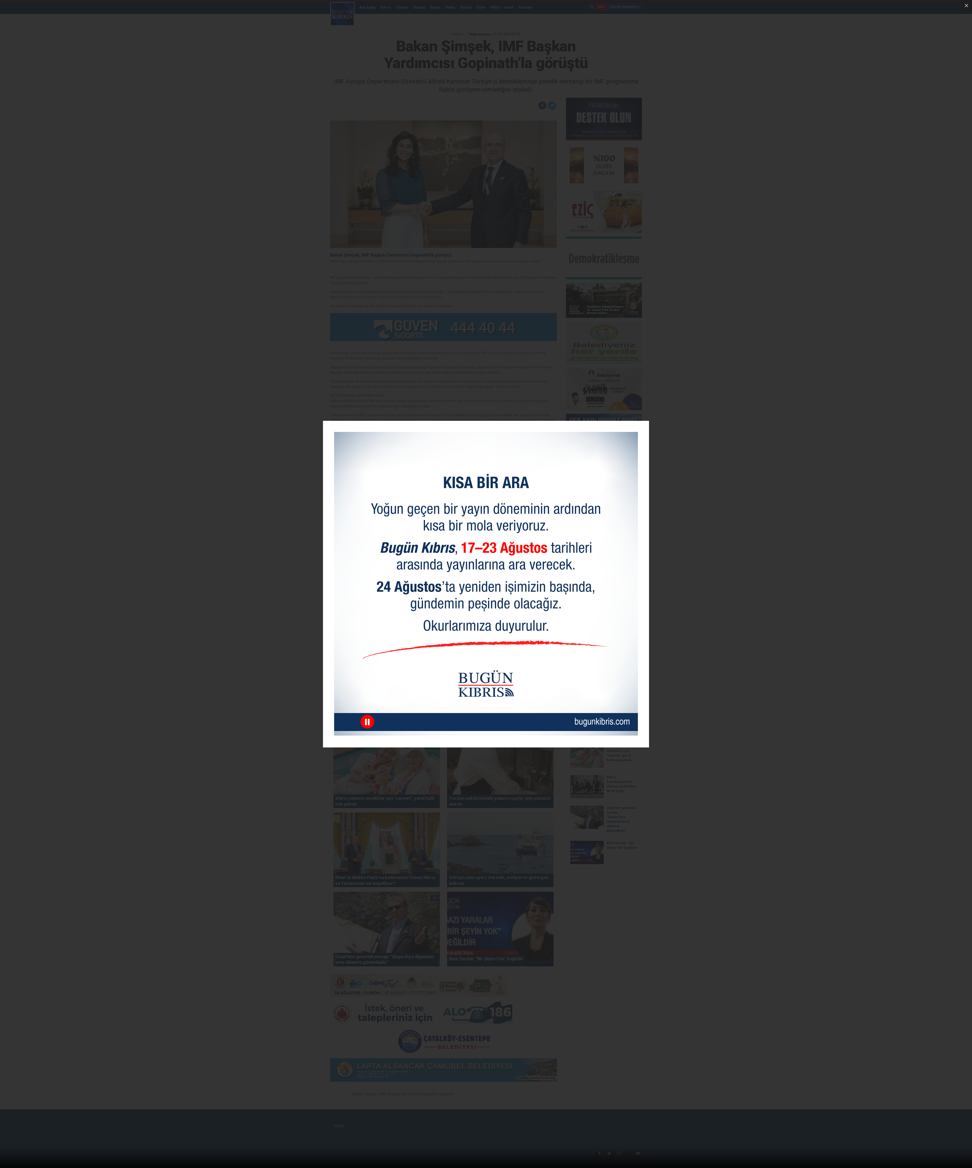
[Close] (966, 5)
